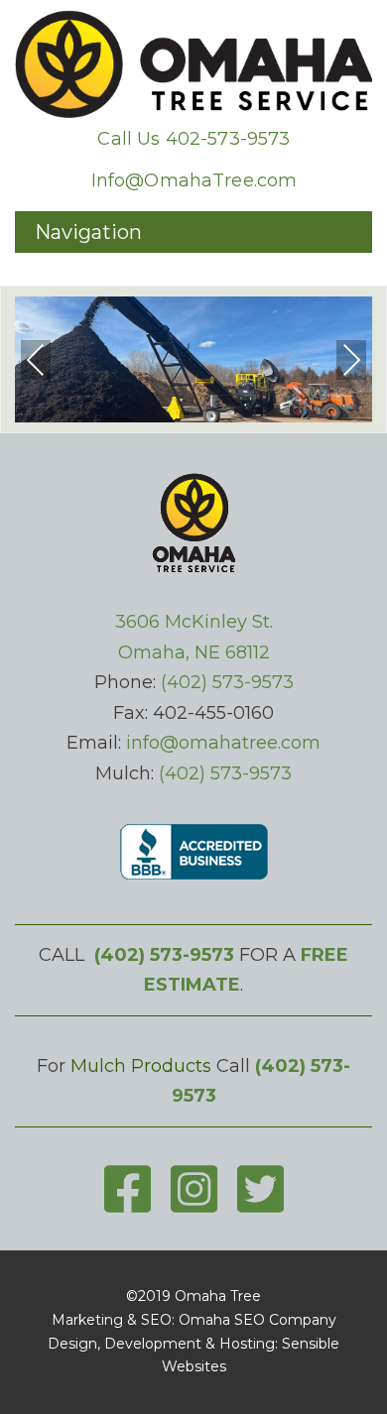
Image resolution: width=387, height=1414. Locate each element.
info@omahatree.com (223, 743)
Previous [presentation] (36, 360)
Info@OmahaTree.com (194, 180)
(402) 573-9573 (227, 682)
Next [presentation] (351, 360)
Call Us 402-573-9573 (193, 139)
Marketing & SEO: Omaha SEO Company (194, 1320)
